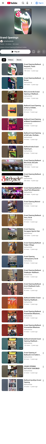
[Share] (39, 52)
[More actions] (44, 52)
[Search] (23, 3)
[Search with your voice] (27, 3)
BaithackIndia (28, 68)
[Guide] (3, 3)
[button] (23, 21)
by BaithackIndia (8, 41)
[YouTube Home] (12, 3)
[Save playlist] (33, 52)
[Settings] (31, 3)
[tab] (4, 60)
